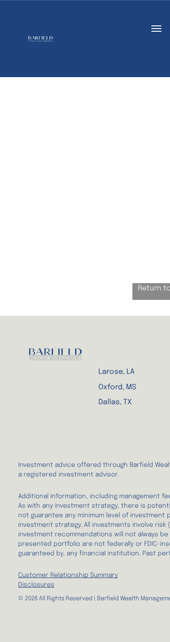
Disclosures (36, 585)
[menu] (156, 29)
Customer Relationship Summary (68, 575)
